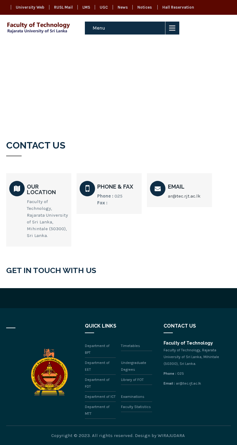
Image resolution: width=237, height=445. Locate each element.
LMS (86, 7)
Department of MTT (97, 410)
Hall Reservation (178, 7)
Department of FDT (97, 383)
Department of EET (97, 366)
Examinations (132, 396)
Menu (99, 28)
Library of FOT (132, 380)
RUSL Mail (63, 7)
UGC (104, 7)
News (123, 7)
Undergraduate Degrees (133, 366)
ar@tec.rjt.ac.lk (184, 196)
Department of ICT (100, 396)
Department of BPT (97, 349)
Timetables (130, 346)
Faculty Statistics (136, 407)
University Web (30, 7)
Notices (144, 7)
